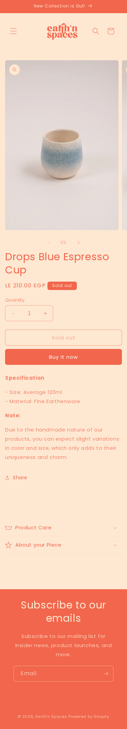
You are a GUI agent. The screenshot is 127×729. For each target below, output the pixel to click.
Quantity (14, 300)
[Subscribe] (105, 674)
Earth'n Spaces (51, 716)
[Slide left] (48, 242)
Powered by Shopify (88, 716)
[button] (13, 31)
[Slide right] (78, 242)
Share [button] (20, 477)
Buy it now (63, 356)
